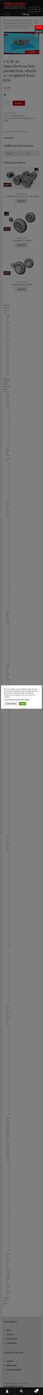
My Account (7, 1391)
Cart (33, 1389)
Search (21, 1391)
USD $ (38, 27)
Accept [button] (22, 703)
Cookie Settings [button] (11, 703)
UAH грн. (38, 31)
